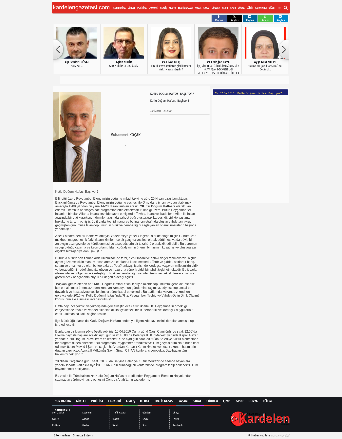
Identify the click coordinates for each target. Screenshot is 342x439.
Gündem (216, 8)
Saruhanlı (261, 8)
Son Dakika (119, 8)
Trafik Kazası (185, 8)
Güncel (131, 8)
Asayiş (163, 8)
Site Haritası (62, 435)
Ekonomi (153, 8)
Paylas (219, 20)
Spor (233, 8)
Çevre (225, 8)
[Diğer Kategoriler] (279, 8)
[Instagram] (270, 5)
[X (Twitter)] (265, 5)
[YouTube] (275, 5)
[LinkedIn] (280, 5)
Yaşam (198, 8)
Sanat (206, 8)
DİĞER (272, 8)
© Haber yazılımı (259, 435)
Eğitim (250, 8)
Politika (142, 8)
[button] (286, 8)
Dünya (241, 8)
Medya (172, 8)
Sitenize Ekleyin (83, 435)
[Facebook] (260, 5)
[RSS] (285, 5)
